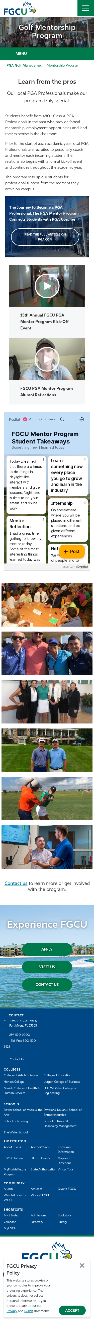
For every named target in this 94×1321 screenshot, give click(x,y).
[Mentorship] (47, 605)
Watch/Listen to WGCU (15, 1198)
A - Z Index (11, 1215)
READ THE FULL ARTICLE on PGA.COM (45, 237)
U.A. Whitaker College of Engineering (60, 1091)
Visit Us (47, 967)
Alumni (9, 1189)
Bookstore (64, 1215)
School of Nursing (16, 1121)
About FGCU (12, 1147)
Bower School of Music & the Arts (23, 1112)
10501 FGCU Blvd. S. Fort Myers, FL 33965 (23, 1023)
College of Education (57, 1075)
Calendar (10, 1222)
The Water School (16, 1132)
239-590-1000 (19, 1035)
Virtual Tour (65, 1169)
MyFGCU (10, 1228)
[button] (47, 286)
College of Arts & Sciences (21, 1075)
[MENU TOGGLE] (85, 8)
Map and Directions (64, 1161)
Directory (37, 1222)
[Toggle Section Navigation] (47, 53)
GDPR (28, 1311)
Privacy (12, 1311)
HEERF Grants (40, 1158)
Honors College (14, 1082)
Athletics (36, 1189)
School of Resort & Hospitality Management (60, 1124)
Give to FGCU (67, 1189)
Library (62, 1222)
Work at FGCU (40, 1195)
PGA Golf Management (25, 66)
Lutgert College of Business (62, 1082)
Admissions (38, 1215)
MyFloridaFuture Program (15, 1172)
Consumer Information (66, 1150)
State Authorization (43, 1169)
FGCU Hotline (13, 1158)
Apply (47, 950)
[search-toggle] (69, 8)
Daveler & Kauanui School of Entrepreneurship (63, 1112)
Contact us (16, 883)
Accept (72, 1311)
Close (82, 1265)
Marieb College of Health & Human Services (22, 1091)
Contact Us (47, 985)
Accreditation (40, 1147)
